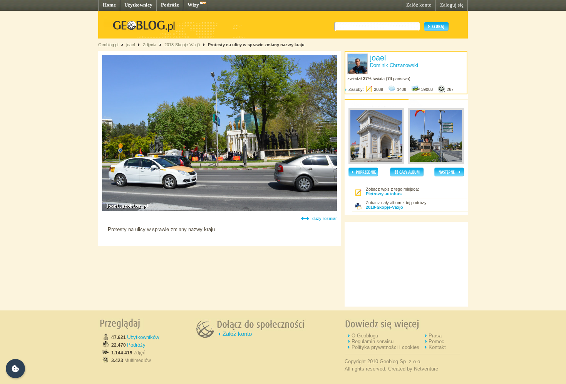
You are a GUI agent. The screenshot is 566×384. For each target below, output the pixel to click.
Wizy (193, 5)
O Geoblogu (365, 336)
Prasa (435, 336)
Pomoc (436, 341)
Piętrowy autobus (384, 193)
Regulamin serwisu (373, 341)
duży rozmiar (324, 218)
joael (130, 44)
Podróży (136, 345)
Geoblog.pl (108, 44)
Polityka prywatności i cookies (385, 347)
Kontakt (437, 347)
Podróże (170, 5)
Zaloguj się (452, 5)
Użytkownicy (138, 5)
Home (109, 5)
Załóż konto (419, 5)
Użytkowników (143, 337)
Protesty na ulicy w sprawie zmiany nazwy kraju (256, 44)
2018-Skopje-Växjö (182, 44)
